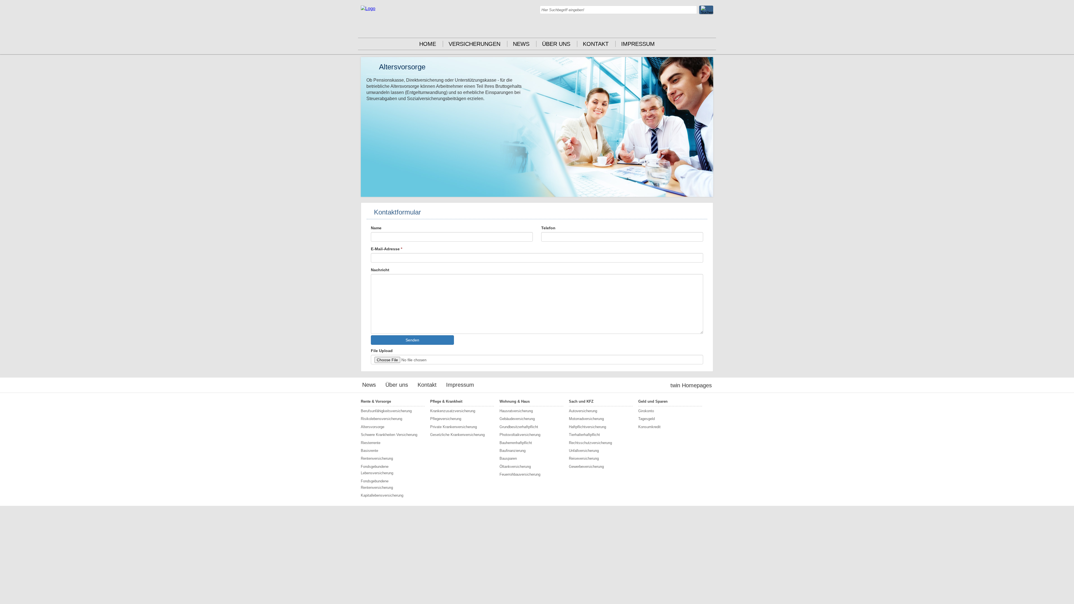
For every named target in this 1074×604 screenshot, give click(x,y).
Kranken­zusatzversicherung (452, 411)
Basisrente (369, 451)
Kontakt (596, 44)
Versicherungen (474, 44)
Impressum (638, 44)
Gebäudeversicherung (517, 419)
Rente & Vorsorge (376, 401)
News (521, 44)
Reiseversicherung (584, 458)
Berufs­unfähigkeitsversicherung (386, 411)
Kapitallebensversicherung (382, 495)
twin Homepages (691, 385)
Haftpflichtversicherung (587, 427)
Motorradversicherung (586, 419)
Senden (412, 340)
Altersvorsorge (372, 427)
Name (376, 228)
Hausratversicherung (516, 411)
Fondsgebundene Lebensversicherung (377, 469)
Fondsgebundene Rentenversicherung (377, 484)
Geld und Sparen (653, 401)
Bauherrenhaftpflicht (516, 443)
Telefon (548, 228)
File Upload (382, 350)
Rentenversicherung (377, 458)
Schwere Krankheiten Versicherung (389, 435)
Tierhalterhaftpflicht (584, 435)
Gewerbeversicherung (586, 466)
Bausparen (508, 458)
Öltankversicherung (515, 466)
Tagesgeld (646, 419)
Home (427, 44)
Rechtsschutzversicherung (590, 443)
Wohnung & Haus (515, 401)
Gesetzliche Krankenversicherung (457, 435)
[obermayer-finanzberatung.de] (368, 8)
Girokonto (646, 411)
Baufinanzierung (513, 451)
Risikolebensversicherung (381, 419)
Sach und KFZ (581, 401)
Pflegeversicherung (445, 419)
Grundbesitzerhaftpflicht (519, 427)
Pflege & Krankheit (446, 401)
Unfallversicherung (584, 451)
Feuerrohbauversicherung (520, 474)
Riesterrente (370, 443)
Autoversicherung (583, 411)
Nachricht (380, 270)
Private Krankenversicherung (453, 427)
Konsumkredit (649, 427)
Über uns (556, 44)
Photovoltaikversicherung (520, 435)
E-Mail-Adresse (386, 249)
